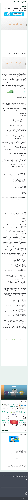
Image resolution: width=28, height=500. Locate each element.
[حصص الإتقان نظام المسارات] (24, 91)
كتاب (15, 476)
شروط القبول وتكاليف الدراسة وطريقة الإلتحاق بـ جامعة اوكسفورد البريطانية (18, 453)
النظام (24, 476)
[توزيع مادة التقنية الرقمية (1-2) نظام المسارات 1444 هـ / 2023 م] (22, 405)
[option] (14, 392)
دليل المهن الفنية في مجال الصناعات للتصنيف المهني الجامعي (13, 339)
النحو (22, 96)
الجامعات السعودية (23, 70)
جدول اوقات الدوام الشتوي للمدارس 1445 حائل (21, 451)
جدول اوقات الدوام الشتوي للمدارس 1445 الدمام (20, 450)
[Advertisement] (14, 36)
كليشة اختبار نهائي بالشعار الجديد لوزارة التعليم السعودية (20, 452)
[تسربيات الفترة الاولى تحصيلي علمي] (5, 405)
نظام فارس (26, 481)
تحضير (19, 476)
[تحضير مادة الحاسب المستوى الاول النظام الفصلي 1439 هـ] (14, 413)
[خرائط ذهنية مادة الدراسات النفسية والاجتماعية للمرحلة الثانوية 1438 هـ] (5, 413)
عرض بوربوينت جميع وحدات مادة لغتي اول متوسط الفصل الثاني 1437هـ (17, 465)
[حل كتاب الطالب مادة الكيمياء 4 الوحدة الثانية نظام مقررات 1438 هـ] (14, 405)
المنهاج (26, 476)
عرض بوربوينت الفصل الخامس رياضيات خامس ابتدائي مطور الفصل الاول (15, 466)
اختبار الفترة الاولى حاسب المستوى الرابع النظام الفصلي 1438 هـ (22, 425)
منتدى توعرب (26, 494)
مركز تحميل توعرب (25, 495)
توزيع (17, 476)
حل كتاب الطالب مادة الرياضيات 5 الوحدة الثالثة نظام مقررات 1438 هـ (5, 425)
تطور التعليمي (25, 493)
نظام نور (26, 480)
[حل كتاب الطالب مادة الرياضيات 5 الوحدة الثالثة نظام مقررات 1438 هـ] (5, 422)
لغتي (13, 476)
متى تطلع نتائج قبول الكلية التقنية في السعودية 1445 (20, 458)
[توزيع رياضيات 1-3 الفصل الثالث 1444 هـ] (11, 91)
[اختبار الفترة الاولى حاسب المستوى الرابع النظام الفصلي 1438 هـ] (22, 422)
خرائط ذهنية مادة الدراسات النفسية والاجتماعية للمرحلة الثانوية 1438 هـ (5, 417)
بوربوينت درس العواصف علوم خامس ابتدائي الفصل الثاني (17, 467)
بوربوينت (22, 476)
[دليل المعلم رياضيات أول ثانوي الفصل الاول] (14, 422)
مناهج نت (26, 492)
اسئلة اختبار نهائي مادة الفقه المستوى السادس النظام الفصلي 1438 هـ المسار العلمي (23, 417)
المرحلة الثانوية (24, 6)
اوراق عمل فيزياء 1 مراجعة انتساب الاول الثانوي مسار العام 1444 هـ (14, 392)
